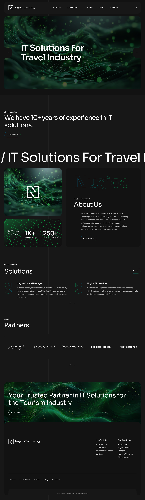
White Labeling (123, 457)
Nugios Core (122, 444)
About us (11, 479)
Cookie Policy (101, 447)
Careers (37, 479)
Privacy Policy (101, 444)
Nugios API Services (125, 454)
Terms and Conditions (104, 451)
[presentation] (8, 53)
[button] (70, 303)
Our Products (25, 479)
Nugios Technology (64, 493)
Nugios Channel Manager (124, 449)
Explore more (13, 135)
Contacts (16, 412)
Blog (46, 479)
